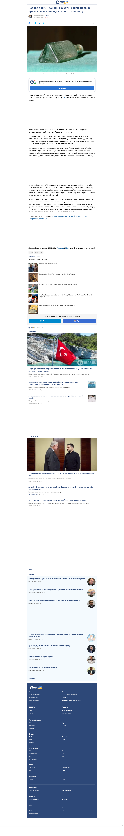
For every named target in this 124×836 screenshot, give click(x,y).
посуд (36, 252)
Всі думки (32, 678)
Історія (31, 252)
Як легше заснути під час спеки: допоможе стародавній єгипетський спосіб (56, 397)
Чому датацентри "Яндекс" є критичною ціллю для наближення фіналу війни (56, 590)
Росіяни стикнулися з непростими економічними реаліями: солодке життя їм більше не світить (56, 636)
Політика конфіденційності (69, 694)
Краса (30, 810)
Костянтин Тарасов (35, 592)
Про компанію (33, 691)
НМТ (63, 756)
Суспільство (66, 714)
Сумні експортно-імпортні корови (41, 657)
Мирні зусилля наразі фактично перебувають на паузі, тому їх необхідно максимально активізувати (59, 503)
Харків (64, 723)
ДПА (63, 753)
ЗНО (30, 756)
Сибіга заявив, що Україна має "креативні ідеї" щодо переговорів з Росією (57, 500)
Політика (65, 707)
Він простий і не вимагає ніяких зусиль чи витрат (43, 401)
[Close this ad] (122, 825)
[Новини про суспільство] (31, 328)
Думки (31, 574)
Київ (30, 723)
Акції (30, 770)
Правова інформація (34, 694)
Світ (30, 710)
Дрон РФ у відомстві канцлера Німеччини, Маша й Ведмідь (49, 646)
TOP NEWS (33, 436)
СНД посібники (33, 759)
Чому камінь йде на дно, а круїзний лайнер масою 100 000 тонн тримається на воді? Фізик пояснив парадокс (53, 383)
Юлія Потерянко (39, 15)
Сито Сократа (33, 639)
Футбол (31, 737)
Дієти (30, 782)
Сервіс (64, 770)
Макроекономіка (66, 790)
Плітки (64, 808)
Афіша (30, 808)
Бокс (63, 739)
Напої (63, 779)
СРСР (65, 97)
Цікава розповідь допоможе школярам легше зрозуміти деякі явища (49, 387)
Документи (65, 697)
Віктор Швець (33, 581)
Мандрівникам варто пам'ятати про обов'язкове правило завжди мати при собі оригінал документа (59, 374)
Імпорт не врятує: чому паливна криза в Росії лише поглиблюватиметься (54, 601)
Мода (63, 810)
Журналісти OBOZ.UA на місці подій (71, 700)
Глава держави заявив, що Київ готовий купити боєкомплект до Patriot (50, 479)
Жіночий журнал (33, 813)
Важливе (32, 332)
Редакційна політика (34, 256)
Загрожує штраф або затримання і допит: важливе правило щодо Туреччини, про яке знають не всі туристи (61, 370)
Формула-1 (32, 742)
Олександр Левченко (35, 670)
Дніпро (64, 725)
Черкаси (31, 728)
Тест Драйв (32, 767)
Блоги (31, 714)
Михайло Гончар (34, 603)
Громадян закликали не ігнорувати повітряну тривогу (45, 492)
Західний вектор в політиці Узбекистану (43, 668)
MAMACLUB (65, 799)
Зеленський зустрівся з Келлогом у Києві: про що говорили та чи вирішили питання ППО (61, 475)
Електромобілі (66, 767)
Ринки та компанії (34, 790)
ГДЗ (30, 751)
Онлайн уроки (33, 753)
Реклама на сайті (33, 697)
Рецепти (31, 779)
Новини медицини (34, 799)
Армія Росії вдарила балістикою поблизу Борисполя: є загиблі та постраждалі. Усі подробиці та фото (61, 488)
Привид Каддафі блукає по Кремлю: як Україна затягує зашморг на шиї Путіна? (57, 579)
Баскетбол (65, 737)
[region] (62, 114)
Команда (64, 691)
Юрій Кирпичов (33, 659)
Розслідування (67, 710)
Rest (47, 15)
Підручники (65, 751)
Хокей (30, 739)
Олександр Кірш (34, 648)
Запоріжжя (32, 725)
